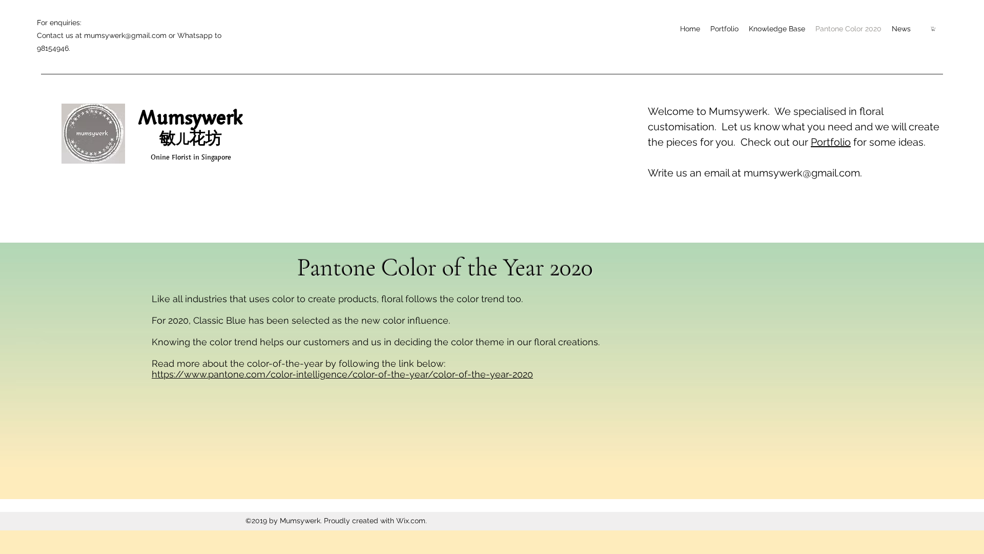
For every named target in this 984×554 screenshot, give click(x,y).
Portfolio (831, 142)
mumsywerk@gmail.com (125, 35)
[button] (933, 29)
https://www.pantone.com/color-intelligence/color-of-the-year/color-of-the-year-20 (337, 374)
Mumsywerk (190, 117)
